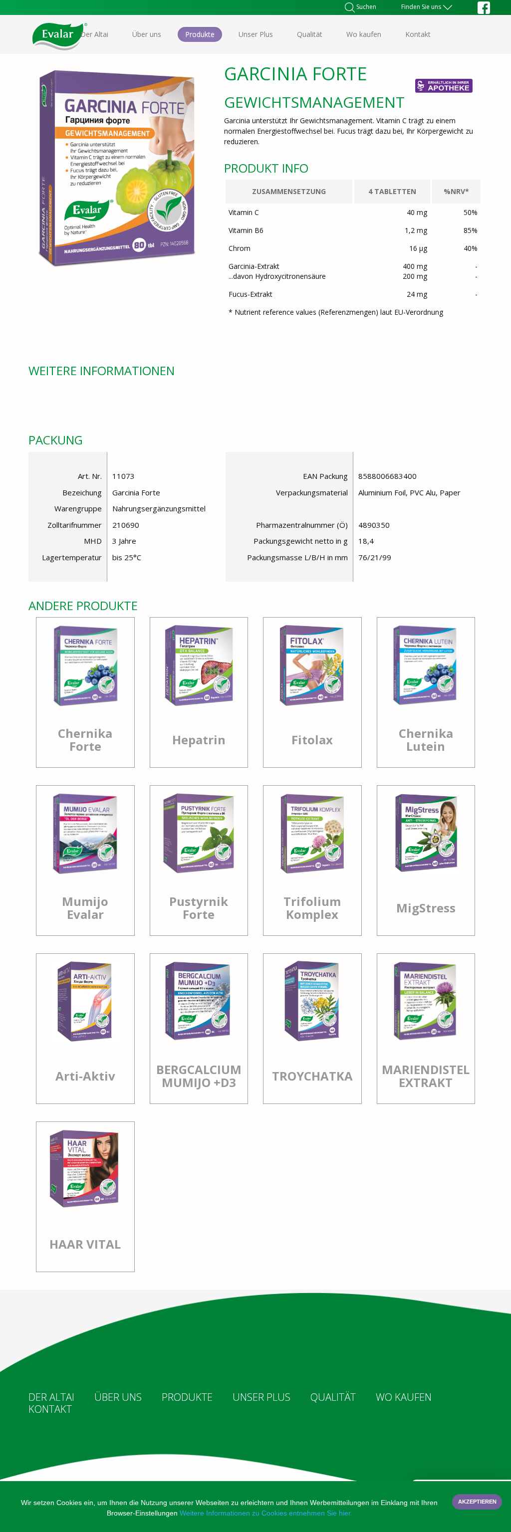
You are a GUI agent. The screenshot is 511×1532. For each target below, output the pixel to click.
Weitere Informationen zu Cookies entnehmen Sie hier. (266, 1513)
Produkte (200, 34)
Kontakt (418, 34)
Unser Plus (256, 34)
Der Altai (94, 34)
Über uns (146, 34)
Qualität (309, 34)
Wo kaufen (363, 34)
